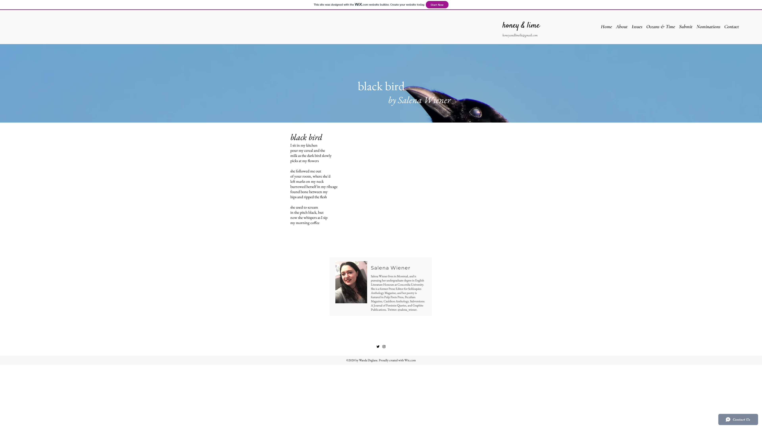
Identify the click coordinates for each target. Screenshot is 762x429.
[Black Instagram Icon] (384, 347)
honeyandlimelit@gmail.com (520, 35)
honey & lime (521, 25)
